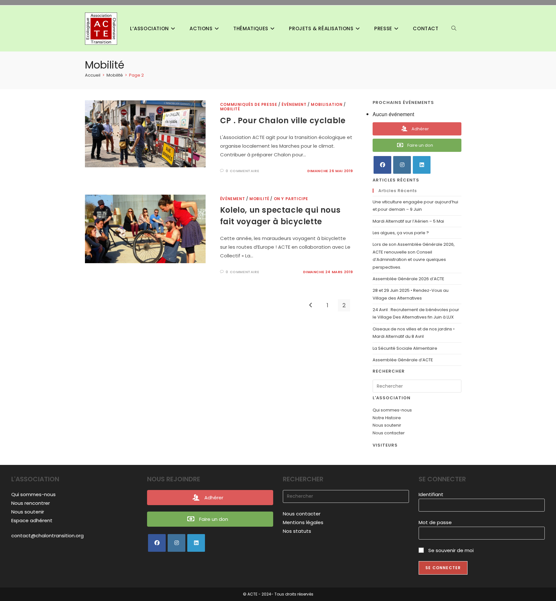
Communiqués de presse (248, 104)
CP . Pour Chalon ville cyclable (283, 120)
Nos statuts (297, 531)
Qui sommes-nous (392, 410)
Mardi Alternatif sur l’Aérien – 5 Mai (408, 221)
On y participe (291, 198)
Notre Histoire (387, 418)
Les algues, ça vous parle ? (401, 233)
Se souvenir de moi (450, 550)
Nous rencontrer (30, 503)
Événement (294, 104)
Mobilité (230, 109)
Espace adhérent (31, 520)
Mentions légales (303, 522)
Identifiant (431, 494)
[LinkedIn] (422, 165)
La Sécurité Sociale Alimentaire (405, 348)
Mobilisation (326, 104)
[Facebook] (382, 165)
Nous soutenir (387, 425)
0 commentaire (242, 170)
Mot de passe (435, 522)
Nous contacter (389, 433)
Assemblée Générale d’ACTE (403, 360)
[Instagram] (402, 165)
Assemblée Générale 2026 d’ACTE (408, 279)
